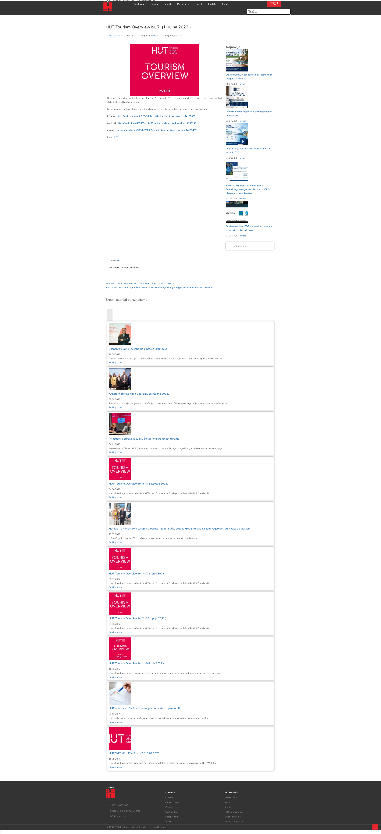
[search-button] (257, 2)
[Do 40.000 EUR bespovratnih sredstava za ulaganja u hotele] (237, 60)
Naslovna (139, 4)
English (212, 4)
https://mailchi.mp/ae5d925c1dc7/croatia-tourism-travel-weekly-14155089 (156, 116)
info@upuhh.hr (117, 816)
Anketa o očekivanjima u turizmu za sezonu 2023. (139, 393)
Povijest (169, 821)
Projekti (167, 4)
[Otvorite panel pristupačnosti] (0, 832)
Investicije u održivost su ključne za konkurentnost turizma (144, 438)
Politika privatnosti (234, 811)
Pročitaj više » (115, 362)
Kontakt (225, 4)
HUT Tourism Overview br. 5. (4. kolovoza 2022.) (139, 483)
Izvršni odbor (171, 811)
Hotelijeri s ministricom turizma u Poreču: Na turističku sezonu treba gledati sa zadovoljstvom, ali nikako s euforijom (179, 528)
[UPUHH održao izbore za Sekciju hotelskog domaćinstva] (237, 97)
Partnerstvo (183, 4)
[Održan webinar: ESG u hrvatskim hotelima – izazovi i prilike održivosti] (237, 211)
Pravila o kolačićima (234, 821)
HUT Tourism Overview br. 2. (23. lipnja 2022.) (137, 618)
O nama (154, 4)
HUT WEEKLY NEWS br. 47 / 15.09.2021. (134, 753)
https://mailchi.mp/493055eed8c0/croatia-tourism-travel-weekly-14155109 (156, 123)
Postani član (231, 797)
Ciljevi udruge (172, 802)
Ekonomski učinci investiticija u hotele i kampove (138, 349)
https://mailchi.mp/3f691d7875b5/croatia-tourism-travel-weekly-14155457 (157, 130)
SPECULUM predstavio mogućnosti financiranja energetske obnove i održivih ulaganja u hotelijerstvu (248, 189)
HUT (115, 137)
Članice (169, 807)
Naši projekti (171, 816)
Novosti (198, 4)
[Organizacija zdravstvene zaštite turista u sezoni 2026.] (237, 134)
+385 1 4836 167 (119, 805)
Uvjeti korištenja (233, 816)
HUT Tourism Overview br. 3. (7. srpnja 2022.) (137, 573)
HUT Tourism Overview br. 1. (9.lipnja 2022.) (136, 663)
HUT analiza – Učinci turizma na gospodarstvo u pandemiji (144, 708)
